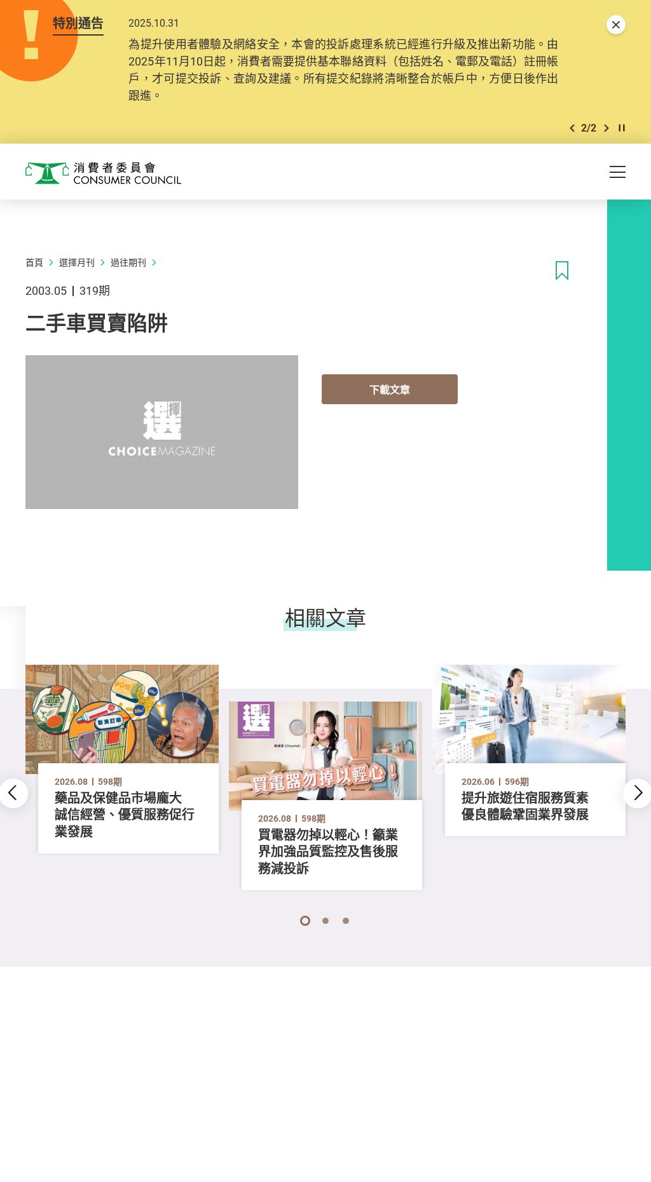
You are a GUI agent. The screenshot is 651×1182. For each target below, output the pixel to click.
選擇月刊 (77, 262)
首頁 (34, 262)
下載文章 (389, 390)
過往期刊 (128, 262)
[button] (572, 128)
